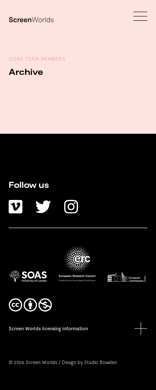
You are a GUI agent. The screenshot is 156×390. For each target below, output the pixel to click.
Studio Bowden (100, 362)
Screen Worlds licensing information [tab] (48, 328)
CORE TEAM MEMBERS (37, 58)
